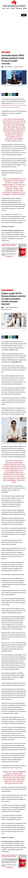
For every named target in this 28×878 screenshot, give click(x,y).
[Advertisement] (14, 37)
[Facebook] (2, 94)
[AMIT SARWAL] (2, 67)
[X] (6, 94)
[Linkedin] (13, 94)
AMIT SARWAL (8, 66)
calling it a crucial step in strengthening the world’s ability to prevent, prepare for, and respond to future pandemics (13, 105)
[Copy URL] (16, 94)
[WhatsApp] (9, 94)
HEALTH (3, 52)
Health (8, 52)
